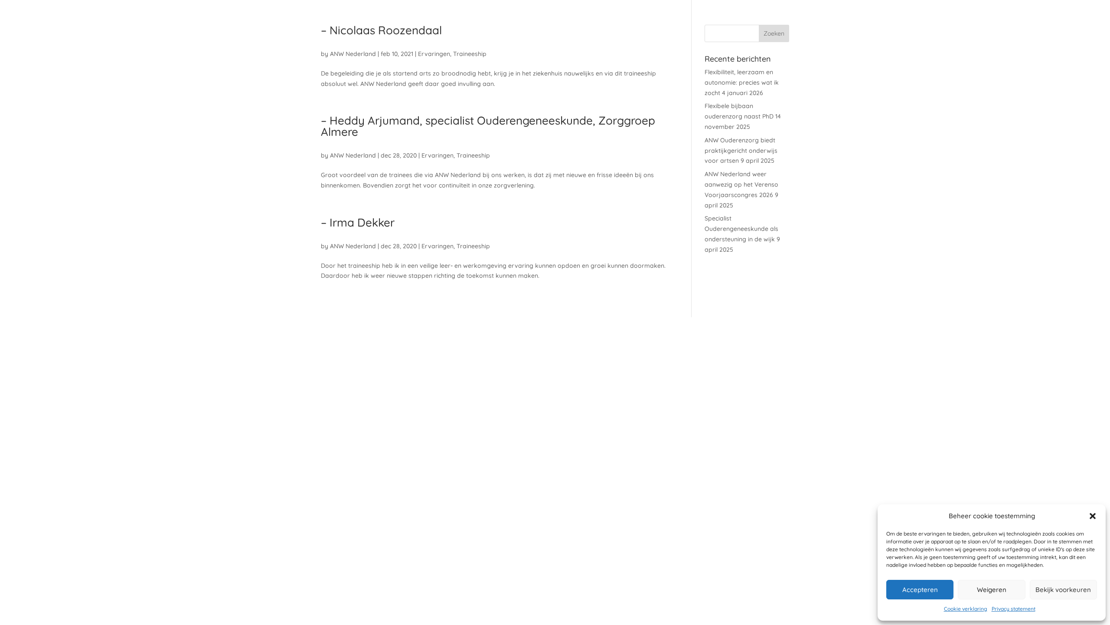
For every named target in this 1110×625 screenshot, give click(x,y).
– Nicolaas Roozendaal (381, 30)
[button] (1092, 516)
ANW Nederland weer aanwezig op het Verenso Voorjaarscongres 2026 (741, 184)
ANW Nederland (353, 54)
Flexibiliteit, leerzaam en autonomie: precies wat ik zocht (742, 82)
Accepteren (920, 590)
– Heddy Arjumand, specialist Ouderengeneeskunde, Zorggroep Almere (488, 126)
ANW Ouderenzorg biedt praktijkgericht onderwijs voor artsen (741, 150)
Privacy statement (1013, 608)
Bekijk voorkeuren (1063, 590)
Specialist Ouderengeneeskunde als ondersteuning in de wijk (741, 228)
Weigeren (991, 590)
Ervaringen (434, 54)
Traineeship (469, 54)
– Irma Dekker (358, 222)
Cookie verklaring (965, 608)
